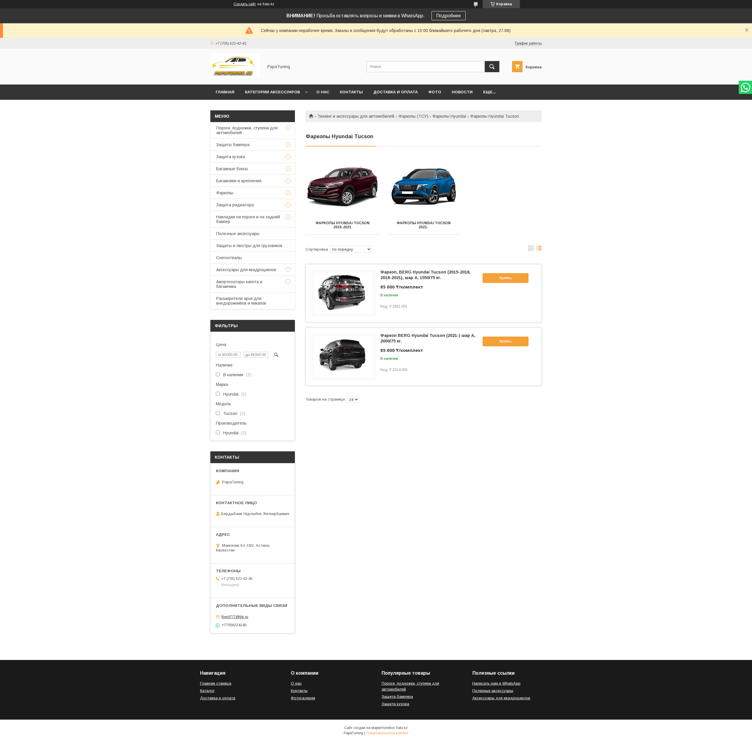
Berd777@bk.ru (234, 617)
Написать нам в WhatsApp (496, 683)
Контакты (351, 92)
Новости (462, 92)
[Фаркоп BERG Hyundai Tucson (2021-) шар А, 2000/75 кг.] (343, 356)
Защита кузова (230, 156)
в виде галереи (530, 249)
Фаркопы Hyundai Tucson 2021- (424, 225)
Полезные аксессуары (237, 233)
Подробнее (448, 15)
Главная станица (215, 683)
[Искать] (492, 66)
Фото (434, 92)
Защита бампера (397, 696)
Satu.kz (402, 728)
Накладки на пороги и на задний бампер (248, 219)
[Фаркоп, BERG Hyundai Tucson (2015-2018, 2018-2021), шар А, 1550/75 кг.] (343, 293)
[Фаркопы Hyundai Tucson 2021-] (424, 186)
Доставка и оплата (395, 92)
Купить (506, 278)
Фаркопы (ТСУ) (413, 116)
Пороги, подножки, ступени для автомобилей (247, 130)
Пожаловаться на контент (387, 733)
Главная (225, 92)
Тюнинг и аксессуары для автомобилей (355, 116)
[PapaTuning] (235, 77)
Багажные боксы (232, 168)
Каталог (207, 690)
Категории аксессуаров (272, 92)
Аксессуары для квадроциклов (246, 269)
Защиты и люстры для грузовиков (249, 245)
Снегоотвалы (229, 257)
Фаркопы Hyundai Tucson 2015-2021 (342, 225)
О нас (322, 92)
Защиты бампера (232, 144)
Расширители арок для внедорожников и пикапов (241, 300)
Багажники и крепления (238, 180)
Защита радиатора (235, 204)
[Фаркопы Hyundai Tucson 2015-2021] (342, 186)
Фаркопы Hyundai (449, 116)
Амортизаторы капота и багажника (239, 284)
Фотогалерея (303, 698)
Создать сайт (245, 4)
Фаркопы (224, 192)
